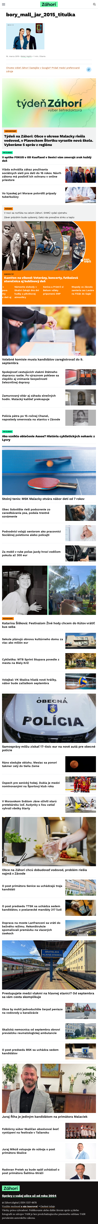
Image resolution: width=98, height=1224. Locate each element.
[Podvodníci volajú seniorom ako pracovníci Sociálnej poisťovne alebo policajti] (80, 533)
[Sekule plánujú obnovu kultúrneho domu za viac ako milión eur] (80, 641)
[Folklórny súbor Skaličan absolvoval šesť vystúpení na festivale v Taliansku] (80, 1131)
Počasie (8, 209)
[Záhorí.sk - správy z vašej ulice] (49, 4)
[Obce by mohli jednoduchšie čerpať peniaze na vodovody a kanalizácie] (80, 1011)
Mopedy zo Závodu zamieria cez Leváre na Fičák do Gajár (43, 290)
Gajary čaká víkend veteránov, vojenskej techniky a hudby (72, 290)
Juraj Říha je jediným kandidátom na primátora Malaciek (44, 1116)
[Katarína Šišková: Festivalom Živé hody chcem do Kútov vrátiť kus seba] (49, 590)
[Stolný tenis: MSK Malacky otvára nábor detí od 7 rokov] (49, 470)
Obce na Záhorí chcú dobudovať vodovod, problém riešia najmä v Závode (44, 871)
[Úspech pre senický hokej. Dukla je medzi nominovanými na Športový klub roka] (80, 784)
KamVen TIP (9, 274)
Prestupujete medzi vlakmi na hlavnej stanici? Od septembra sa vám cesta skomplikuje (48, 995)
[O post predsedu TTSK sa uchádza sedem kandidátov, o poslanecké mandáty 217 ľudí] (80, 908)
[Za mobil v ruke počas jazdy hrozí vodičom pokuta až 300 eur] (80, 553)
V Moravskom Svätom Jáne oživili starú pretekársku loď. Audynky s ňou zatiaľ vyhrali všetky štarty (29, 805)
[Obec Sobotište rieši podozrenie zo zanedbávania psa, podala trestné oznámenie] (80, 513)
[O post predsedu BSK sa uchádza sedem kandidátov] (80, 1051)
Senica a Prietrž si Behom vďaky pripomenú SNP (13, 290)
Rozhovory (8, 619)
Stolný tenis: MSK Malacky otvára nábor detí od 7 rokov (43, 499)
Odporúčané (10, 131)
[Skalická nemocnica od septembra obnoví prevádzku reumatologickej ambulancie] (80, 1031)
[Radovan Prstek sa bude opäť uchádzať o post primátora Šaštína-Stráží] (80, 1171)
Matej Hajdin (26, 56)
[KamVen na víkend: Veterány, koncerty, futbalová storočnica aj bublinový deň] (49, 245)
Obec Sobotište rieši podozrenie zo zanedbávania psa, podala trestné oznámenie (26, 513)
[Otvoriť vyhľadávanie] (94, 4)
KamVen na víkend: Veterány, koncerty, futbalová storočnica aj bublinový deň (41, 279)
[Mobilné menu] (3, 4)
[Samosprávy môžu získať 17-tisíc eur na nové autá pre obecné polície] (49, 718)
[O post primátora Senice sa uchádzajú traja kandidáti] (80, 888)
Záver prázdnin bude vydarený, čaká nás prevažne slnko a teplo (39, 217)
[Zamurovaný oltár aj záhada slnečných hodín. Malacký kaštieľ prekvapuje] (80, 397)
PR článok (7, 152)
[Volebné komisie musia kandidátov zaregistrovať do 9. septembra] (49, 331)
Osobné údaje (47, 1206)
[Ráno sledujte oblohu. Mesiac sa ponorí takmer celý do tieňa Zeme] (80, 764)
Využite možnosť (20, 1206)
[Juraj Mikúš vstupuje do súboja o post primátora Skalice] (80, 1151)
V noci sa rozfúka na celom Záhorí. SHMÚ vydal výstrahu (35, 212)
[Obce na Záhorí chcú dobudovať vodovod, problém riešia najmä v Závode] (49, 841)
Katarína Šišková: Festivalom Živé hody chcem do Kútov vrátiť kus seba (48, 625)
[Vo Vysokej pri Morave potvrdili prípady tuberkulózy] (80, 195)
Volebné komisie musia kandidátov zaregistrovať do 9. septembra (42, 361)
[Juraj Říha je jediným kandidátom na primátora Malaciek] (49, 1088)
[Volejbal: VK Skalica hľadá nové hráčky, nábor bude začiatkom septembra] (80, 681)
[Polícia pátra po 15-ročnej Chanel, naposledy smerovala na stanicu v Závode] (80, 418)
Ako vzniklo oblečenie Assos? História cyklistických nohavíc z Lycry (48, 438)
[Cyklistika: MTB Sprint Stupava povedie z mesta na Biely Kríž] (80, 661)
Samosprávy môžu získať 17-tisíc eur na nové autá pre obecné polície (48, 748)
